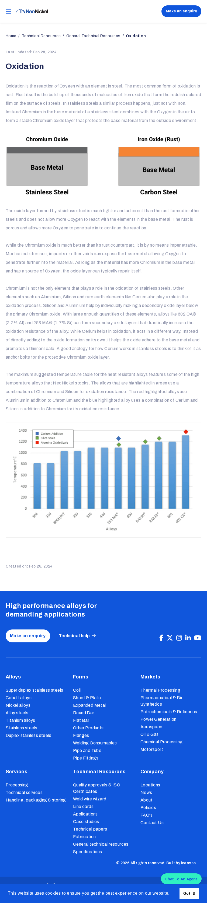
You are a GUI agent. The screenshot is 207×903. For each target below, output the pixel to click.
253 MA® (43, 322)
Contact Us (152, 822)
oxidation (136, 36)
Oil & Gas (149, 734)
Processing (17, 785)
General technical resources (101, 844)
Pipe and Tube (87, 750)
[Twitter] (170, 638)
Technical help (74, 636)
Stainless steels (21, 728)
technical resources (41, 36)
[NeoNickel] (32, 11)
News (146, 792)
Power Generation (158, 719)
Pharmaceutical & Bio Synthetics (162, 700)
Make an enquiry (181, 11)
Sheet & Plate (87, 697)
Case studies (86, 821)
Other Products (88, 728)
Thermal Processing (160, 690)
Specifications (87, 851)
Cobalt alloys (19, 697)
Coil (77, 690)
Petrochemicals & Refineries (168, 711)
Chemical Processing (161, 742)
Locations (150, 785)
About (146, 800)
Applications (85, 814)
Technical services (24, 792)
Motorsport (151, 749)
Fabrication (84, 836)
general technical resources (93, 36)
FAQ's (146, 815)
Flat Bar (81, 720)
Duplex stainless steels (28, 735)
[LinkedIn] (188, 638)
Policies (148, 807)
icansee (188, 863)
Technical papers (90, 829)
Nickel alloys (18, 705)
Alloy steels (17, 712)
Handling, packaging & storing (36, 800)
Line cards (83, 806)
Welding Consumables (95, 743)
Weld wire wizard (89, 799)
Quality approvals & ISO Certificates (96, 788)
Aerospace (151, 726)
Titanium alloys (20, 720)
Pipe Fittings (85, 758)
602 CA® (187, 314)
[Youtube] (197, 638)
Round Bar (83, 712)
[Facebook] (161, 638)
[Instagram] (179, 638)
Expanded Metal (89, 705)
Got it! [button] (189, 893)
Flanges (81, 735)
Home (11, 36)
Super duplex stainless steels (34, 690)
